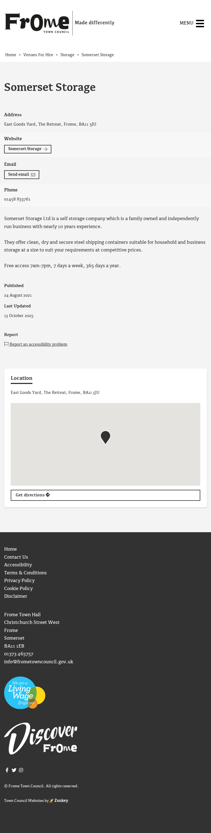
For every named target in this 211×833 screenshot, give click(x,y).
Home (10, 549)
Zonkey (61, 801)
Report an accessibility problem (38, 344)
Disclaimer (15, 596)
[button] (105, 437)
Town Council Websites (24, 801)
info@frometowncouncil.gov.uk (38, 662)
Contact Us (16, 557)
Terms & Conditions (25, 573)
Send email (18, 174)
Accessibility (18, 565)
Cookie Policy (18, 588)
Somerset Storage (24, 149)
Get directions (31, 495)
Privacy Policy (19, 580)
